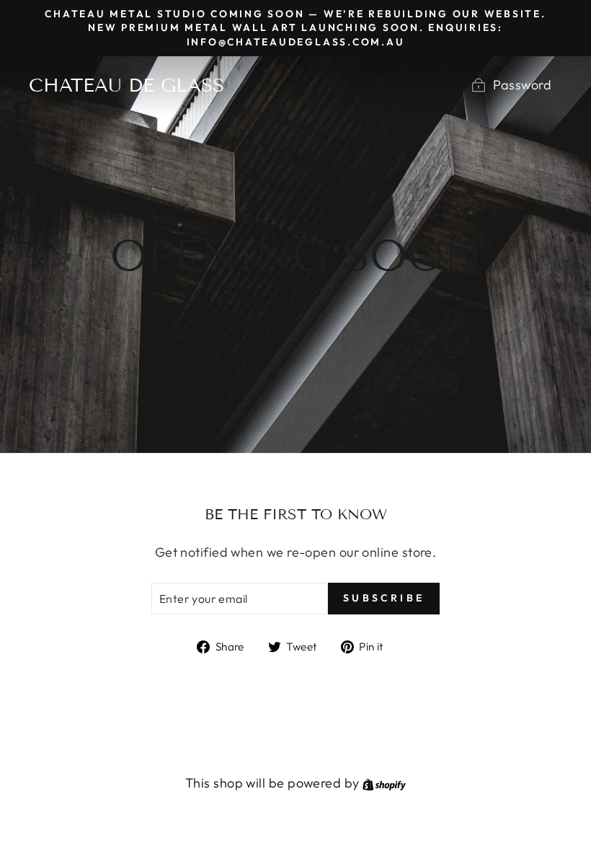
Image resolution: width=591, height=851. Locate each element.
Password (522, 84)
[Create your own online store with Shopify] (384, 783)
